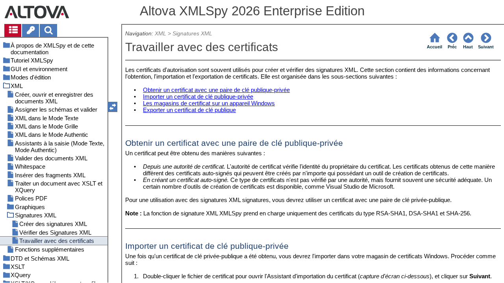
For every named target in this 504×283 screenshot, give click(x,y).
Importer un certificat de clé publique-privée (198, 96)
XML (160, 34)
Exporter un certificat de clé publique (189, 110)
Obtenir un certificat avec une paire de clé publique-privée (216, 89)
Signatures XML (192, 34)
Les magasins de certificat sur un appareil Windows (209, 103)
